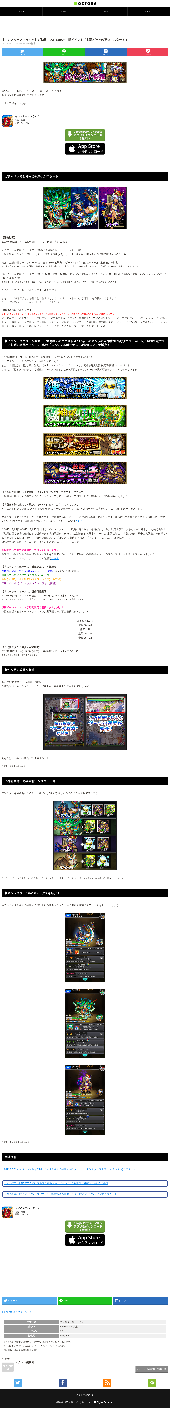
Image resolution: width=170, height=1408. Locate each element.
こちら (79, 521)
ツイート (22, 54)
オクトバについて (85, 1395)
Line (64, 54)
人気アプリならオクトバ (80, 1402)
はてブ (105, 54)
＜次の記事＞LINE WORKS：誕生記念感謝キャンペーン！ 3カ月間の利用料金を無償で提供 (56, 1183)
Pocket (148, 54)
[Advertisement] (85, 26)
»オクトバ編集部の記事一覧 (151, 1369)
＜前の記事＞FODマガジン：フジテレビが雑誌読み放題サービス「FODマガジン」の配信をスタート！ (61, 1194)
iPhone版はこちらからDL (17, 1312)
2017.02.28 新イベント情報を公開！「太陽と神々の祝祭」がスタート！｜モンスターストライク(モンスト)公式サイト (69, 1169)
